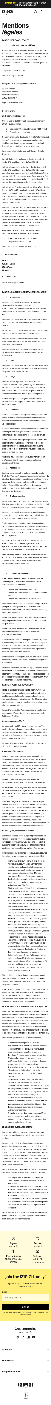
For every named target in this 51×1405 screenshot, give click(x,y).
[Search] (35, 12)
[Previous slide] (3, 4)
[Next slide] (48, 4)
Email (4, 1292)
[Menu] (47, 12)
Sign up (25, 1307)
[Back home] (8, 12)
